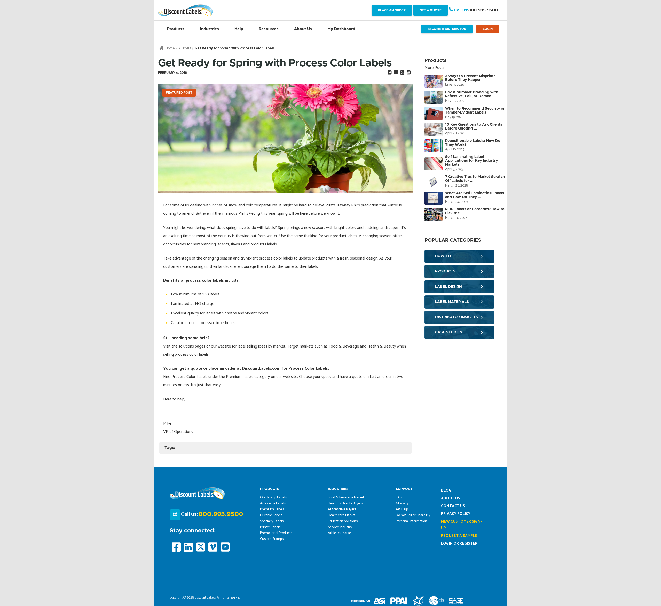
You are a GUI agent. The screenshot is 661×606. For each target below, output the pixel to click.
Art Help (402, 509)
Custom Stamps (272, 539)
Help (238, 29)
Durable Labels (271, 515)
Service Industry (340, 527)
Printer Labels (270, 527)
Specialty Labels (272, 521)
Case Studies (448, 332)
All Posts (184, 48)
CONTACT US (453, 506)
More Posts (434, 67)
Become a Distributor (447, 28)
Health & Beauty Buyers (345, 503)
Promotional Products (276, 533)
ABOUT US (450, 498)
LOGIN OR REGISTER (459, 543)
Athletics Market (340, 533)
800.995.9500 (483, 10)
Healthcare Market (341, 515)
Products (175, 29)
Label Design (448, 286)
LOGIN (488, 28)
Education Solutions (343, 521)
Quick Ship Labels (273, 497)
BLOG (446, 490)
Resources (269, 29)
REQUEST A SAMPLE (459, 535)
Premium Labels (272, 509)
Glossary (402, 503)
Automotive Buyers (342, 509)
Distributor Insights (456, 317)
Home (170, 48)
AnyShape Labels (273, 503)
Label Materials (452, 302)
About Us (303, 29)
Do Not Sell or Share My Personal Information (413, 518)
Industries (209, 29)
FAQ (399, 497)
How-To (443, 256)
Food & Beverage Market (346, 497)
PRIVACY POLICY (455, 514)
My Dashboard (341, 29)
